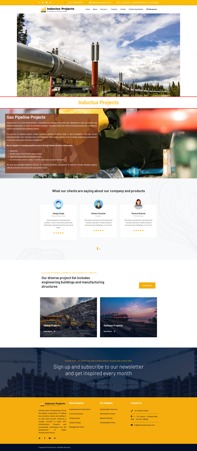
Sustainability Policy (107, 423)
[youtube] (50, 438)
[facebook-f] (45, 438)
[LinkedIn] (50, 2)
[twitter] (39, 438)
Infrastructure (74, 418)
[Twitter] (42, 2)
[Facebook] (39, 2)
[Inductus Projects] (57, 9)
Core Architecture (76, 414)
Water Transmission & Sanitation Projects (140, 325)
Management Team (76, 427)
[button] (2, 55)
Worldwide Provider (107, 414)
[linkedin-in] (55, 438)
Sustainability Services (108, 409)
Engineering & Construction (79, 409)
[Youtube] (47, 2)
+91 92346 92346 (76, 2)
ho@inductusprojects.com (101, 2)
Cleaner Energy (75, 423)
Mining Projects (186, 325)
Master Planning (106, 418)
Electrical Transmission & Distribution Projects (82, 325)
